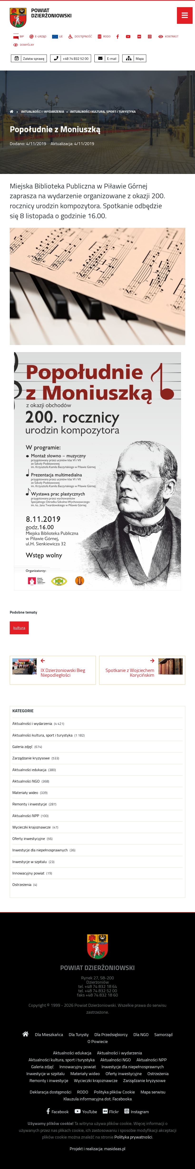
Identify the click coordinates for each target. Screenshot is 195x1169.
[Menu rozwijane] (185, 15)
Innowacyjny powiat (28, 873)
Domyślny (26, 44)
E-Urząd (40, 36)
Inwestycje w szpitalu (29, 862)
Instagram (139, 1111)
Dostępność (83, 36)
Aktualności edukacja (29, 770)
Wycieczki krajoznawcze (31, 827)
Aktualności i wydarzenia (42, 111)
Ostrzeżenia (21, 885)
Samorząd (163, 1034)
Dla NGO (141, 1034)
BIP (22, 36)
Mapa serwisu (153, 1092)
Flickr (113, 1111)
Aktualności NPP (25, 816)
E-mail (111, 59)
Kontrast (171, 36)
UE (61, 36)
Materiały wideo (25, 793)
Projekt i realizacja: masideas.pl (97, 1149)
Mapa (139, 59)
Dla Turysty (79, 1034)
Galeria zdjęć (22, 747)
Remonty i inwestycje (29, 804)
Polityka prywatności (133, 1137)
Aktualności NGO (26, 781)
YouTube (89, 1111)
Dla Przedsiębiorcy (111, 1034)
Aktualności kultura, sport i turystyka (103, 111)
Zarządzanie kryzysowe (31, 758)
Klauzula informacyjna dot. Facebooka (97, 1099)
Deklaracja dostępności (50, 1092)
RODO (106, 36)
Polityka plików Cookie (114, 1092)
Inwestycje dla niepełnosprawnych (40, 850)
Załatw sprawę (33, 59)
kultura (19, 627)
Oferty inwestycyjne (28, 839)
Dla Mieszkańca (49, 1034)
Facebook (60, 1111)
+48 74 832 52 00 (75, 59)
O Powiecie (98, 1041)
